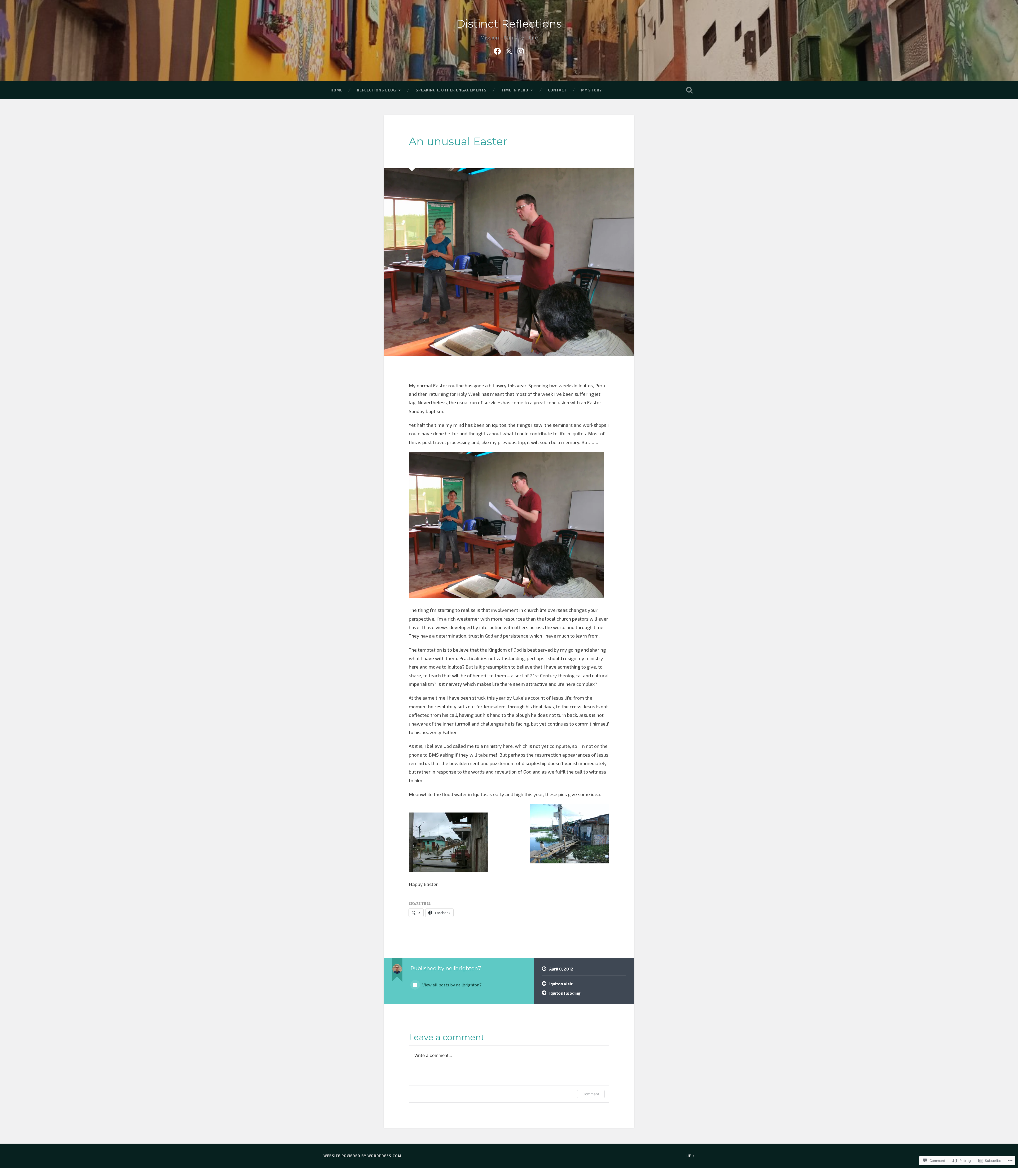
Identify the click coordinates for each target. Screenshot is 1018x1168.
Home (337, 90)
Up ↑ (690, 1156)
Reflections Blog (376, 90)
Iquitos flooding (565, 993)
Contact (557, 90)
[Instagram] (520, 50)
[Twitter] (509, 50)
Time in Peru (514, 90)
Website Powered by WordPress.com (362, 1156)
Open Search (689, 90)
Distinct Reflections (509, 23)
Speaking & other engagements (451, 90)
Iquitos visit (561, 983)
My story (591, 90)
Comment (590, 1094)
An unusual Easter (458, 141)
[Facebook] (497, 50)
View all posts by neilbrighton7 (451, 984)
